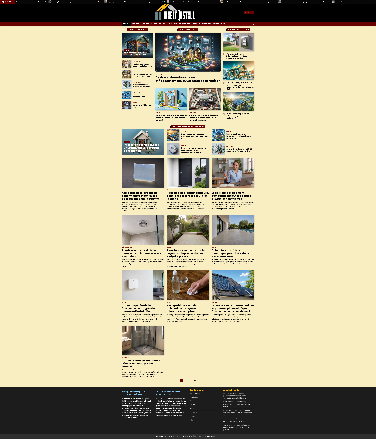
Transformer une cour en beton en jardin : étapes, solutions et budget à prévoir (223, 2)
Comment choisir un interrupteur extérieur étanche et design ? (236, 56)
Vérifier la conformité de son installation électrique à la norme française (203, 117)
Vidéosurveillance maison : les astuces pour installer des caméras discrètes (141, 85)
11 (191, 380)
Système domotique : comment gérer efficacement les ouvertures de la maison (187, 79)
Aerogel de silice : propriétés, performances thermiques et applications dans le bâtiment (338, 2)
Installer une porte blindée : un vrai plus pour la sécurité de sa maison (141, 147)
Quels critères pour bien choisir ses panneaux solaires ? (238, 116)
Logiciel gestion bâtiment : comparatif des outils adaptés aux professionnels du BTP (109, 2)
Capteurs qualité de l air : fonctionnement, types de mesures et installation (138, 308)
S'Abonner (249, 13)
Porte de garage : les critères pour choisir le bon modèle (135, 53)
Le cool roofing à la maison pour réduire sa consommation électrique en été (240, 86)
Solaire (162, 24)
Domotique (172, 24)
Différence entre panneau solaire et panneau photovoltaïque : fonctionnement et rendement (233, 308)
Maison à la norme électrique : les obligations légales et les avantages (142, 96)
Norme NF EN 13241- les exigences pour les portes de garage (142, 106)
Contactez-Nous (219, 24)
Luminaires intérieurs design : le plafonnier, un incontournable (142, 65)
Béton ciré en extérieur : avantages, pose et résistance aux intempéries (279, 2)
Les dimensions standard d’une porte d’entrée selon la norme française (171, 117)
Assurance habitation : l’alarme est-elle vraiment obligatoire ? (238, 136)
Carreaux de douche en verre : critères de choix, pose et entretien (141, 363)
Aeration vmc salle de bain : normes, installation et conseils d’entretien (167, 2)
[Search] (252, 23)
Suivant (194, 380)
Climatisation (185, 24)
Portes (146, 24)
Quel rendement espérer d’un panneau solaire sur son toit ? (194, 136)
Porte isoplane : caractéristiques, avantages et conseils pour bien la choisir (50, 2)
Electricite (136, 24)
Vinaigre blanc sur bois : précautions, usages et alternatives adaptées (182, 308)
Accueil (126, 24)
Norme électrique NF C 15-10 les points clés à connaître (239, 150)
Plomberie (206, 24)
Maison (154, 24)
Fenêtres (196, 24)
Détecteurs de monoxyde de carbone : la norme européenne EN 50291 (194, 150)
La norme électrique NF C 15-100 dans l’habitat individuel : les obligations (142, 75)
